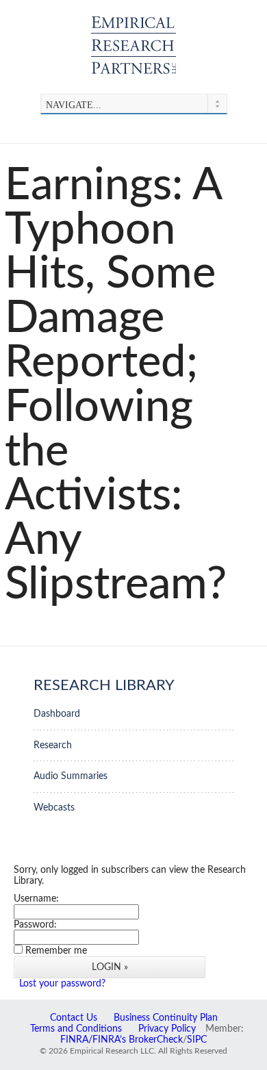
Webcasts (54, 807)
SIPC (197, 1040)
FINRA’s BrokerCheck (137, 1040)
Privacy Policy (167, 1029)
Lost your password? (62, 983)
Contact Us (73, 1018)
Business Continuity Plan (166, 1018)
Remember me (56, 950)
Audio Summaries (70, 776)
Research (53, 745)
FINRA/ (76, 1040)
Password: (35, 924)
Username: (36, 898)
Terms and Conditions (76, 1029)
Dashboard (57, 714)
